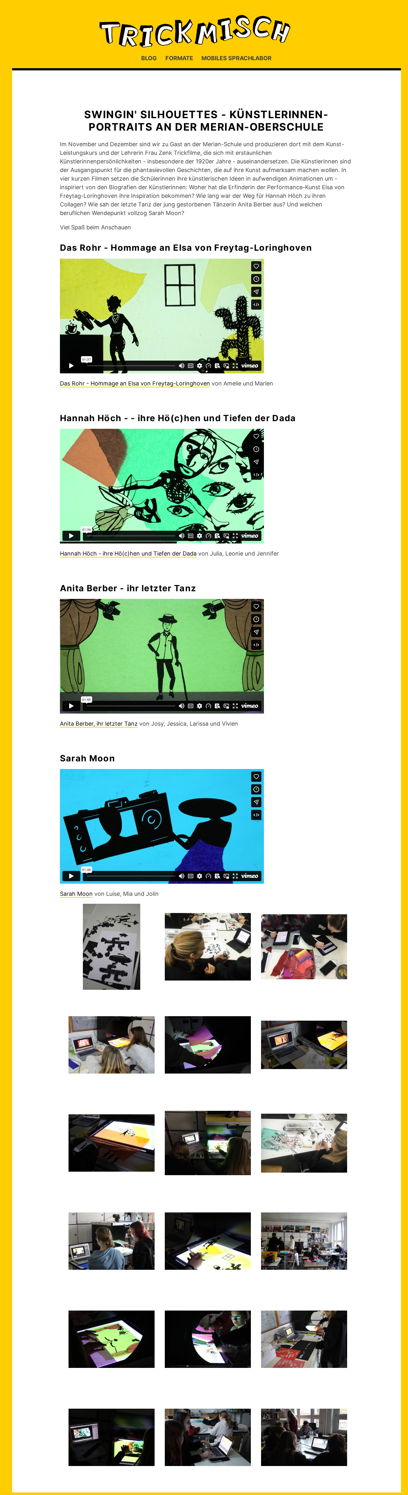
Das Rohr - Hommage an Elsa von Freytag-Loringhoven (135, 383)
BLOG (149, 58)
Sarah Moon (76, 893)
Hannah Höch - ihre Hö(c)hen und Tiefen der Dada (128, 553)
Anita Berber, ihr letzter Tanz (99, 723)
